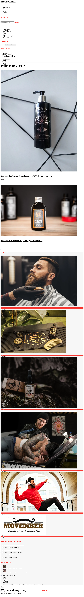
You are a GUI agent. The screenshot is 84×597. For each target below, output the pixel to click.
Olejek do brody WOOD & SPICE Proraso (11, 549)
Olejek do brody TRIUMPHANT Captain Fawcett (13, 545)
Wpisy (4, 577)
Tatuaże (4, 11)
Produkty (5, 8)
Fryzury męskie (6, 31)
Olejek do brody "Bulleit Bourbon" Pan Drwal (12, 552)
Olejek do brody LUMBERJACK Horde (10, 547)
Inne (4, 13)
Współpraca (5, 580)
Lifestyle (4, 12)
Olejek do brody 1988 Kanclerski (9, 557)
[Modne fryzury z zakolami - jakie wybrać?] (4, 567)
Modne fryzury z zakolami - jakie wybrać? (12, 568)
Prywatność (5, 582)
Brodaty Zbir (7, 1)
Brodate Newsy (6, 9)
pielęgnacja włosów (7, 36)
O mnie (4, 578)
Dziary (4, 30)
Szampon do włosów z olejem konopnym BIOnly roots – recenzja (26, 176)
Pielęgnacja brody (6, 7)
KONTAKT (5, 581)
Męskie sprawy (6, 34)
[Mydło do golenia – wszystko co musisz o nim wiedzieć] (4, 571)
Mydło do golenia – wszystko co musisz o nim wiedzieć (15, 572)
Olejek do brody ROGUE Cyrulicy (9, 554)
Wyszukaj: (3, 587)
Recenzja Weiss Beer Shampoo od (22, 240)
